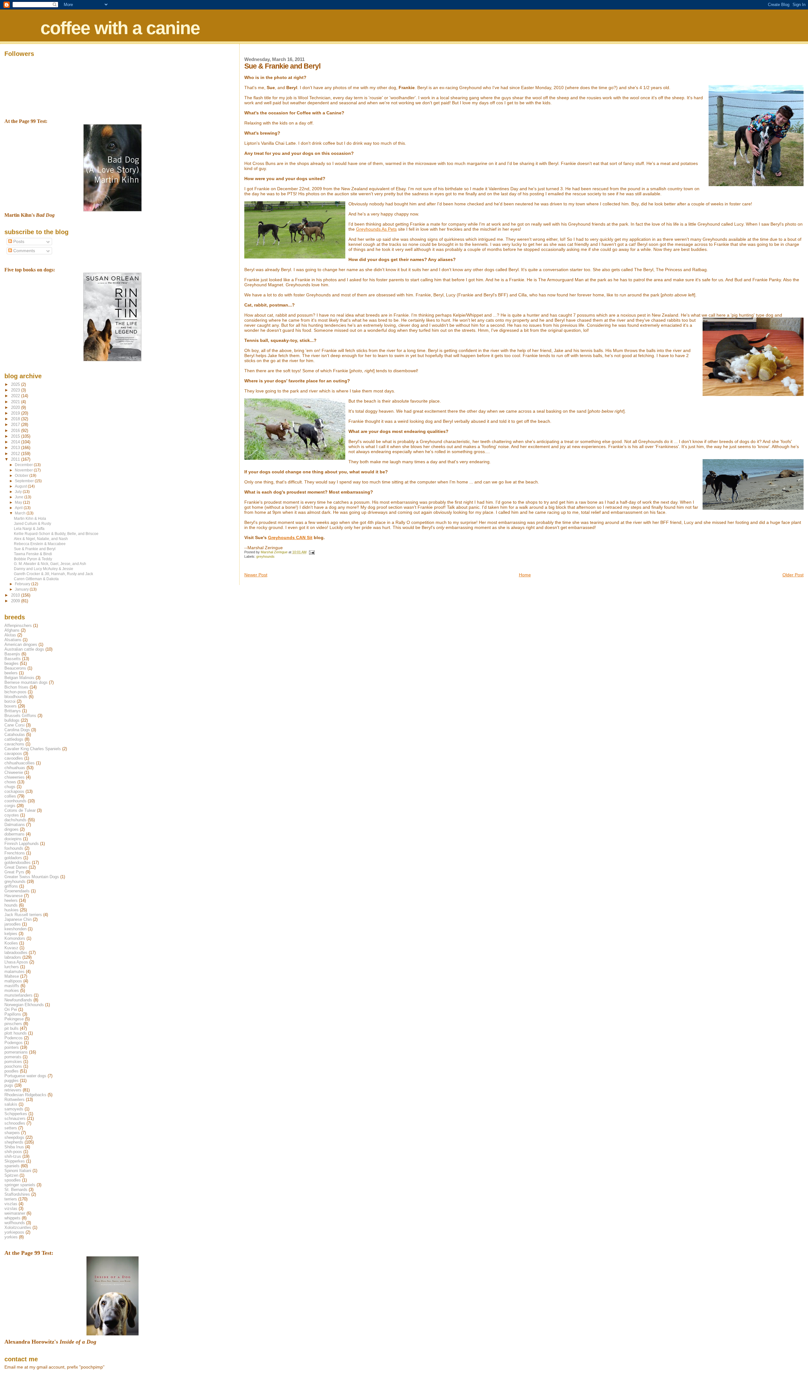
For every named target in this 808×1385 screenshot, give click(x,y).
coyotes (11, 815)
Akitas (10, 635)
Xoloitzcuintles (17, 1227)
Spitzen (11, 1175)
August (21, 486)
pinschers (13, 1023)
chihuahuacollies (19, 763)
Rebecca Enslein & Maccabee (40, 544)
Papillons (12, 1014)
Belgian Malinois (19, 677)
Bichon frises (16, 687)
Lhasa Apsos (16, 962)
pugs (8, 1085)
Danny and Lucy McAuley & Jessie (43, 569)
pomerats (12, 1056)
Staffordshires (17, 1194)
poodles (11, 1071)
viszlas (10, 1203)
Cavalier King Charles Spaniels (32, 748)
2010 (16, 595)
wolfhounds (14, 1222)
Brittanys (12, 710)
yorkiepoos (14, 1232)
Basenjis (12, 654)
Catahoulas (14, 734)
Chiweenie (13, 772)
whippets (12, 1218)
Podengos (13, 1042)
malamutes (14, 971)
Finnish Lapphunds (21, 843)
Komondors (14, 938)
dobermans (14, 834)
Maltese (11, 976)
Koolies (11, 943)
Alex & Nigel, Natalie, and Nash (41, 539)
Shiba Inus (14, 1147)
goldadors (13, 857)
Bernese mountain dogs (26, 682)
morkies (11, 990)
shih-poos (13, 1151)
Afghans (12, 630)
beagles (11, 663)
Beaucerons (15, 668)
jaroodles (12, 924)
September (25, 481)
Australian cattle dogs (24, 649)
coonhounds (15, 801)
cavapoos (13, 753)
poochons (13, 1066)
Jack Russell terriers (23, 914)
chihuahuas (14, 767)
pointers (11, 1047)
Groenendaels (17, 891)
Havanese (13, 895)
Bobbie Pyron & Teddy (33, 559)
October (22, 475)
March (21, 513)
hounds (11, 905)
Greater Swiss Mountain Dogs (31, 876)
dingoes (11, 829)
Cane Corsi (14, 725)
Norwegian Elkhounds (24, 1004)
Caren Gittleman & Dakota (36, 579)
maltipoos (13, 981)
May (19, 502)
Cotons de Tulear (20, 810)
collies (10, 796)
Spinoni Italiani (17, 1170)
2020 (16, 407)
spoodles (12, 1180)
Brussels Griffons (20, 715)
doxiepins (13, 838)
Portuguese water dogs (25, 1075)
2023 (16, 390)
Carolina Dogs (17, 729)
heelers (11, 900)
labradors (12, 957)
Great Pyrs (14, 872)
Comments (23, 250)
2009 (16, 600)
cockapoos (14, 791)
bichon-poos (15, 691)
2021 (16, 401)
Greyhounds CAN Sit (290, 537)
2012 (16, 453)
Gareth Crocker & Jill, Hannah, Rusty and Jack (53, 574)
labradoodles (15, 952)
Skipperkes (14, 1161)
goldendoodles (17, 862)
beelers (11, 673)
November (24, 470)
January (22, 589)
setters (10, 1128)
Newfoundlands (18, 1000)
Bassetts (12, 658)
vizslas (10, 1208)
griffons (11, 886)
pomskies (13, 1061)
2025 (16, 384)
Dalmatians (14, 824)
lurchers (11, 966)
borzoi (9, 701)
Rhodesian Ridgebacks (25, 1094)
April (19, 508)
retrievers (12, 1090)
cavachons (14, 744)
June (19, 497)
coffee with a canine (120, 28)
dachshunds (15, 819)
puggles (11, 1080)
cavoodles (13, 758)
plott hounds (15, 1033)
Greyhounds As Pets (376, 229)
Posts (18, 241)
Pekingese (14, 1019)
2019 (16, 413)
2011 (16, 459)
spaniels (12, 1165)
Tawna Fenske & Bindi (33, 554)
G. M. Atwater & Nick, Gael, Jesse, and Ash (50, 564)
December (24, 465)
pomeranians (16, 1052)
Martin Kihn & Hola (30, 518)
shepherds (13, 1142)
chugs (9, 786)
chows (10, 782)
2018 (16, 418)
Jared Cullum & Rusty (32, 523)
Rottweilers (14, 1099)
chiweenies (14, 777)
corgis (9, 805)
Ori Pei (10, 1009)
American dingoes (20, 644)
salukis (10, 1104)
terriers (10, 1199)
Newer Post (255, 574)
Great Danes (15, 867)
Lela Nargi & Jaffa (29, 528)
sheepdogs (14, 1137)
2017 (16, 424)
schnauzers (15, 1118)
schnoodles (14, 1123)
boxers (10, 706)
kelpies (10, 933)
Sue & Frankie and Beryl (35, 549)
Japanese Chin (18, 919)
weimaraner (14, 1213)
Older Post (793, 574)
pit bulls (11, 1028)
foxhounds (13, 848)
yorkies (11, 1237)
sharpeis (12, 1132)
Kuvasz (11, 947)
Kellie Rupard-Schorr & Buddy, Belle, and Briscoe (56, 534)
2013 (16, 447)
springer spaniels (19, 1184)
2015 (16, 436)
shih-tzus (12, 1156)
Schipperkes (15, 1113)
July (19, 491)
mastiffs (11, 985)
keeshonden (15, 928)
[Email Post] (311, 552)
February (23, 584)
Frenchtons (14, 853)
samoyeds (13, 1109)
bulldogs (12, 720)
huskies (11, 910)
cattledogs (13, 739)
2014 (16, 442)
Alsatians (12, 639)
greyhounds (265, 556)
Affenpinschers (18, 625)
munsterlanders (18, 995)
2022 (16, 395)
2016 (16, 430)
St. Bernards (15, 1189)
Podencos (13, 1038)
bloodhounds (15, 696)
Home (525, 574)
